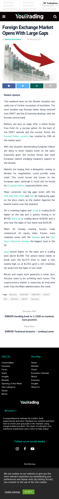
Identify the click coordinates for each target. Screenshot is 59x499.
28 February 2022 (34, 39)
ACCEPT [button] (28, 491)
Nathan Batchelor (13, 39)
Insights (5, 376)
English (11, 410)
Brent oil (16, 218)
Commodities (8, 362)
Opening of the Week (12, 383)
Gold (6, 251)
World (4, 394)
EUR (6, 195)
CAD (32, 195)
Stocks (5, 390)
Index (4, 373)
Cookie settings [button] (12, 492)
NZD (22, 195)
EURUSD (24, 294)
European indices (16, 185)
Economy (6, 366)
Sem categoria (8, 387)
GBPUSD (36, 294)
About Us (35, 387)
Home (34, 362)
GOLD (46, 294)
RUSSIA (14, 299)
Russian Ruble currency (16, 136)
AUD (16, 195)
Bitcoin (13, 294)
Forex (4, 369)
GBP (11, 195)
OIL (5, 299)
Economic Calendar (40, 373)
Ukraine (35, 299)
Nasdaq (36, 237)
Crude (35, 210)
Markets (5, 380)
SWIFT (25, 299)
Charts (34, 369)
